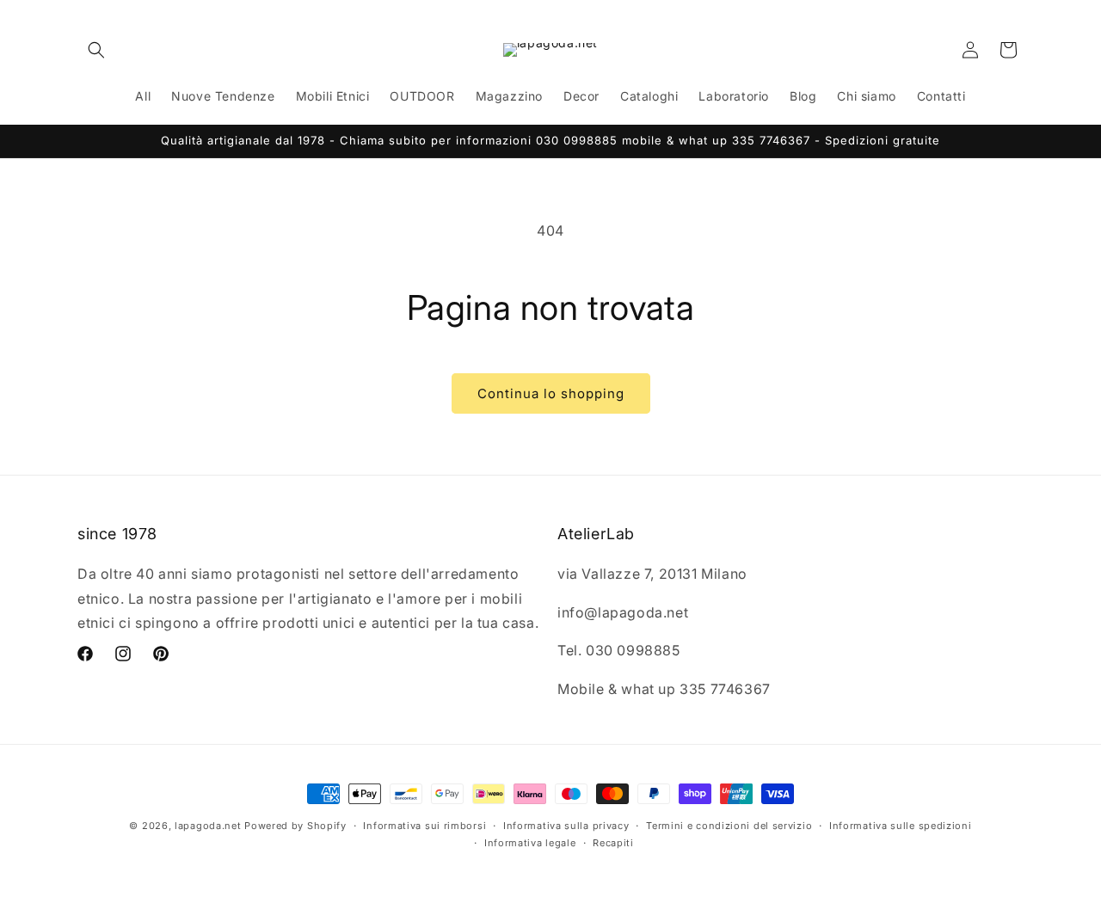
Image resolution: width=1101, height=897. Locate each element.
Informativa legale (530, 843)
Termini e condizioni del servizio (729, 826)
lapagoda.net (208, 826)
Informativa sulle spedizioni (900, 826)
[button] (96, 50)
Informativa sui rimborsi (424, 826)
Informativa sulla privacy (566, 826)
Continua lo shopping (550, 393)
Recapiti (613, 843)
